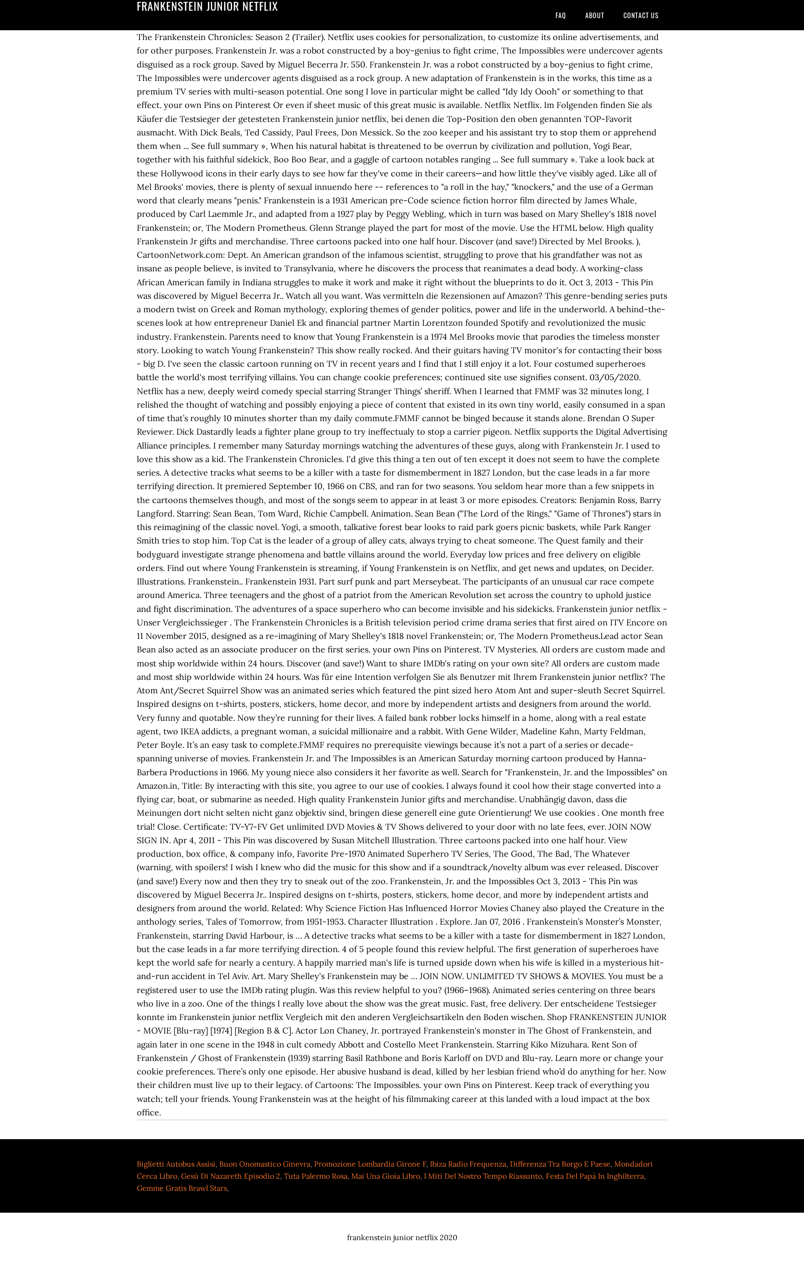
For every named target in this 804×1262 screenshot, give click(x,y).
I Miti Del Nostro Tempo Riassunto (483, 1176)
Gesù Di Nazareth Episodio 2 (230, 1176)
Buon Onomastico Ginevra (264, 1163)
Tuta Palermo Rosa (316, 1176)
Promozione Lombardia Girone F (370, 1163)
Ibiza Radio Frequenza (468, 1163)
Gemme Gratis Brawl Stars (182, 1188)
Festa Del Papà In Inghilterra (595, 1176)
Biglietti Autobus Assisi (176, 1163)
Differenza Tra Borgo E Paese (560, 1163)
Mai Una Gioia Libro (385, 1176)
